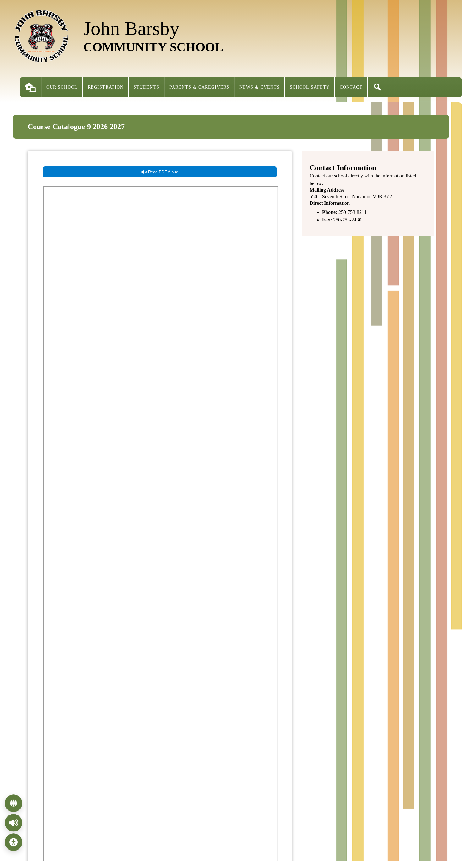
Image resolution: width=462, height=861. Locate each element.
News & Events (259, 87)
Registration (106, 87)
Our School (62, 87)
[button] (377, 87)
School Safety (310, 87)
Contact (351, 87)
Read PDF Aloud (162, 172)
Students (146, 87)
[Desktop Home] (30, 87)
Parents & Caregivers (199, 87)
